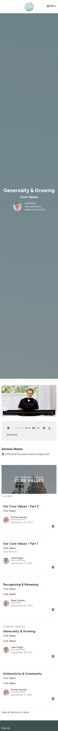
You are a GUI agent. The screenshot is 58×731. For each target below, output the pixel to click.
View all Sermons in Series (15, 712)
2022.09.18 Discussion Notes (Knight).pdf (27, 454)
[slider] (18, 427)
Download (11, 434)
